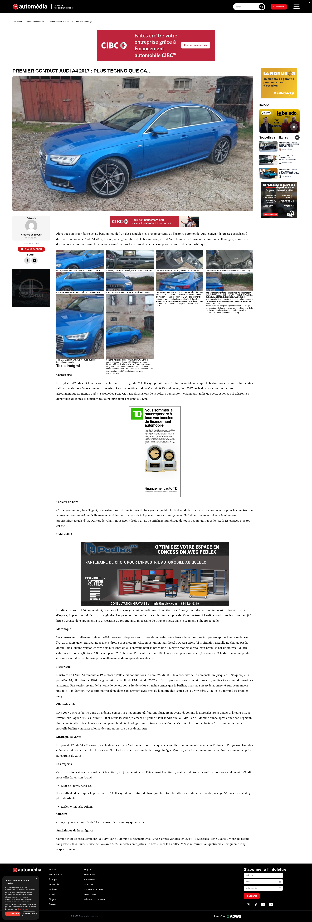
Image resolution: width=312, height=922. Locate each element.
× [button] (36, 879)
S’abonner (175, 470)
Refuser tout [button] (29, 914)
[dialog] (20, 898)
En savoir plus (23, 909)
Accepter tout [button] (12, 914)
